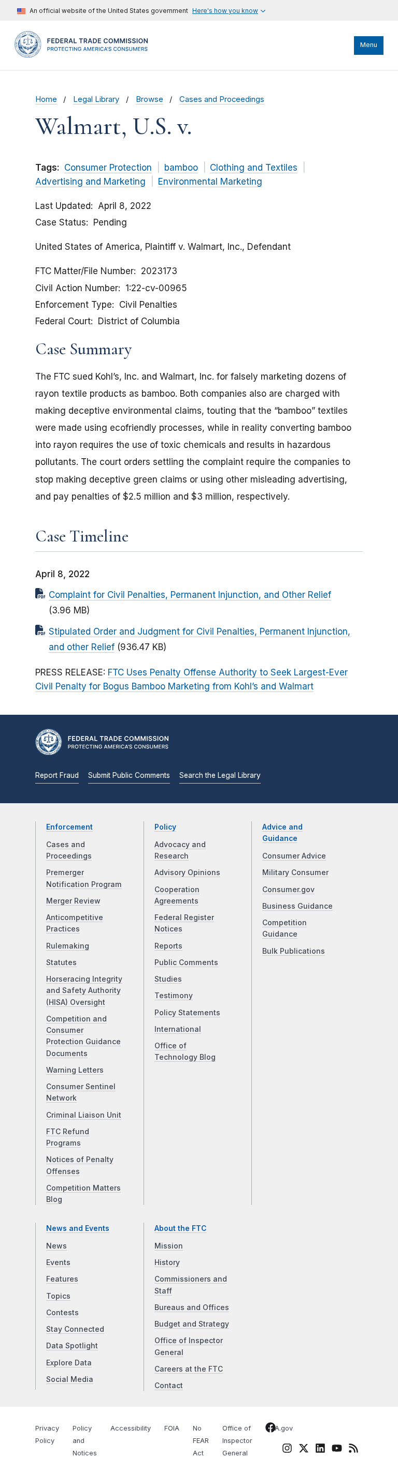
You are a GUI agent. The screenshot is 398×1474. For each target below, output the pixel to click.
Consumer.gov (288, 889)
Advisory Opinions (187, 872)
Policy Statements (187, 1013)
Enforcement (69, 827)
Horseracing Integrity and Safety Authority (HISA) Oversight (84, 990)
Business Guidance (297, 906)
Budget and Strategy (191, 1324)
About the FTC (180, 1228)
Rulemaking (67, 946)
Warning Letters (75, 1070)
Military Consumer (295, 872)
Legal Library (96, 99)
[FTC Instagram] (287, 1450)
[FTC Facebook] (270, 1429)
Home (46, 99)
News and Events (77, 1228)
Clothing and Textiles (253, 167)
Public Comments (186, 962)
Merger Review (73, 901)
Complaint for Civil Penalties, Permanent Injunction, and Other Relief (190, 595)
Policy (165, 827)
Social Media (69, 1379)
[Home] (84, 55)
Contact (168, 1385)
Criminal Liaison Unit (83, 1115)
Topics (58, 1296)
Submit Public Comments (129, 775)
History (167, 1262)
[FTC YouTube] (337, 1450)
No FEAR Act (201, 1440)
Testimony (173, 995)
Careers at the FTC (188, 1369)
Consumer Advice (294, 856)
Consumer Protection (108, 167)
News (56, 1246)
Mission (168, 1246)
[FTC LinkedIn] (320, 1450)
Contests (62, 1312)
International (177, 1029)
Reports (168, 946)
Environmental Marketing (210, 181)
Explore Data (69, 1363)
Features (62, 1279)
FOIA (171, 1428)
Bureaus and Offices (191, 1307)
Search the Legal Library (220, 775)
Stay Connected (75, 1329)
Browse (149, 99)
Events (58, 1262)
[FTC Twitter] (303, 1448)
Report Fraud (57, 775)
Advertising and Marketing (90, 181)
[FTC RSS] (353, 1450)
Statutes (61, 962)
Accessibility (130, 1428)
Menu (368, 45)
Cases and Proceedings (221, 99)
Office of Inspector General (237, 1440)
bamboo (181, 167)
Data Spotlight (72, 1346)
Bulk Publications (293, 951)
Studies (168, 979)
